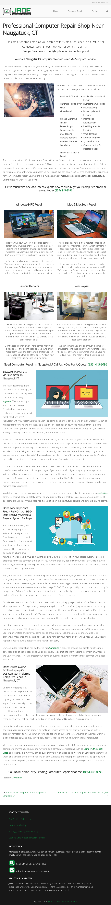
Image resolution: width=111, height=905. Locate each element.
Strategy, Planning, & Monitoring (23, 831)
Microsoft (97, 748)
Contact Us (96, 11)
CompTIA (88, 748)
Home (55, 11)
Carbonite (54, 647)
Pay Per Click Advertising (20, 819)
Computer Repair (75, 11)
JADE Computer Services (58, 901)
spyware (7, 401)
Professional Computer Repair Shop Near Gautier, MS (82, 792)
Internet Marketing (17, 825)
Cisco (5, 752)
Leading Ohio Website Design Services (27, 837)
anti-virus (103, 492)
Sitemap (74, 901)
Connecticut (16, 777)
